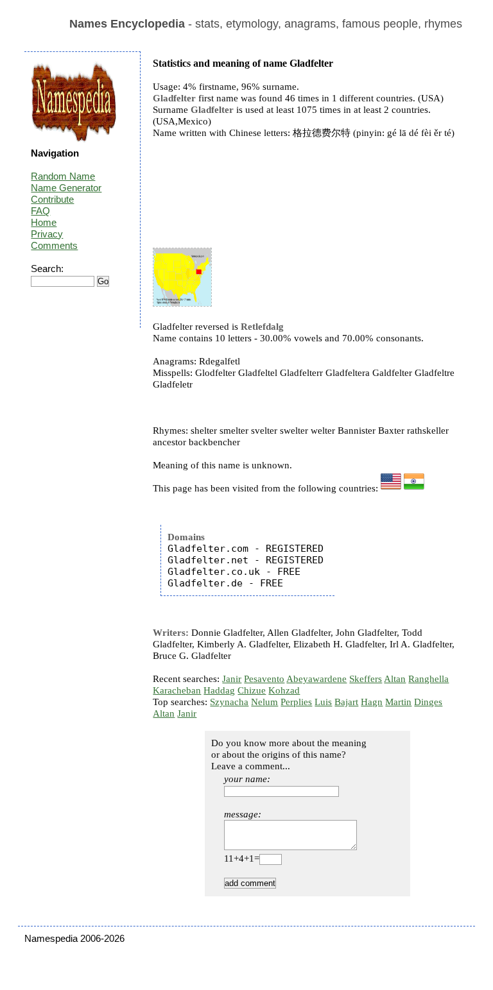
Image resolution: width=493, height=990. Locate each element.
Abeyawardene (316, 679)
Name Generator (66, 187)
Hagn (372, 702)
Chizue (252, 690)
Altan (395, 679)
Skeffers (365, 679)
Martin (398, 702)
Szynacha (229, 702)
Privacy (47, 233)
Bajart (346, 702)
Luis (323, 702)
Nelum (264, 702)
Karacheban (177, 690)
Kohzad (284, 690)
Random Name (63, 176)
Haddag (219, 690)
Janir (231, 679)
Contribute (52, 199)
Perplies (296, 702)
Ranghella (428, 679)
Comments (54, 245)
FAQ (40, 210)
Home (43, 222)
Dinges (428, 702)
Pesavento (264, 679)
